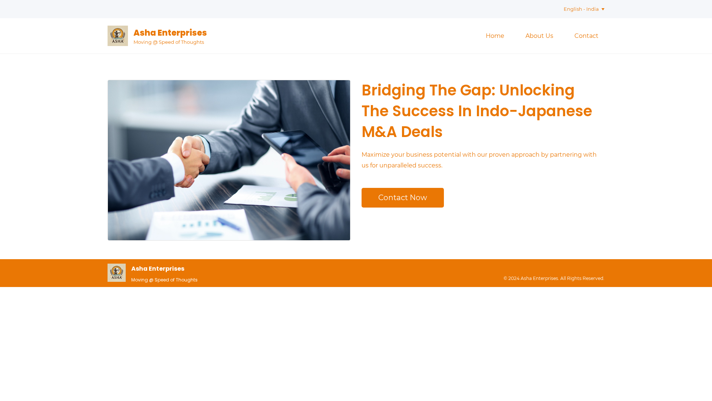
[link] (117, 268)
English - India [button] (581, 9)
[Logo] (118, 36)
